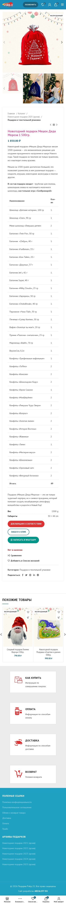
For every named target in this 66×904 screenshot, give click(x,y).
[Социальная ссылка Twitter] (26, 575)
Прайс (5, 828)
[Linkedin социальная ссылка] (34, 575)
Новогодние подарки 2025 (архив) (24, 116)
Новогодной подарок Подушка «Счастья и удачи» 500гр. (48, 652)
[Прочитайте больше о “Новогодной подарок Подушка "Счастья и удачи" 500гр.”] (58, 617)
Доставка (6, 818)
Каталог (22, 113)
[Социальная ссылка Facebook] (22, 575)
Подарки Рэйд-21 (26, 886)
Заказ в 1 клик (18, 532)
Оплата (5, 823)
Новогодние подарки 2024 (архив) (18, 859)
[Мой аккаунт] (50, 5)
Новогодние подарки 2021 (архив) (18, 843)
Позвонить (30, 4)
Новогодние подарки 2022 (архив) (18, 848)
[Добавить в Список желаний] (28, 612)
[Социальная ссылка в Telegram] (38, 575)
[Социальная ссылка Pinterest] (30, 575)
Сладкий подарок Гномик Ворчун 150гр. (18, 650)
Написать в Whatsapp (24, 540)
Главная (12, 113)
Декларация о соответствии (26, 524)
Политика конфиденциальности (17, 802)
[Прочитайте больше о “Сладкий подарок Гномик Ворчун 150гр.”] (28, 617)
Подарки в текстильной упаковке (24, 120)
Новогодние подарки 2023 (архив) (18, 853)
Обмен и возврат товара (13, 812)
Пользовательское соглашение (16, 807)
